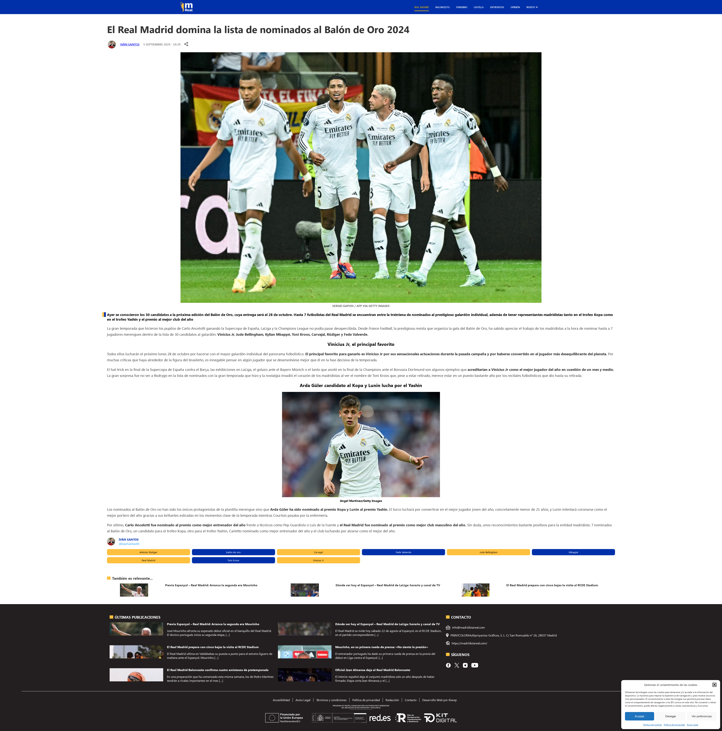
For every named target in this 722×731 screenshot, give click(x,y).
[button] (714, 685)
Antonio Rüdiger (148, 552)
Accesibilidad (281, 700)
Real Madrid (421, 7)
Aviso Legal (692, 724)
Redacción (392, 700)
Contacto (410, 700)
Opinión (515, 7)
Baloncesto (442, 7)
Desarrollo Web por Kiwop (439, 700)
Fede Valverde (403, 552)
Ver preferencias (702, 716)
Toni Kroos (233, 560)
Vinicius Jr (318, 560)
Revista (530, 7)
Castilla (479, 7)
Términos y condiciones (331, 700)
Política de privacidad (674, 724)
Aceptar (639, 716)
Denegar (670, 716)
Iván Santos (130, 44)
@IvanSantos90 (129, 544)
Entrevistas (497, 7)
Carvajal (318, 552)
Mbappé (573, 552)
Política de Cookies (652, 724)
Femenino (461, 7)
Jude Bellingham (488, 552)
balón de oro (233, 552)
